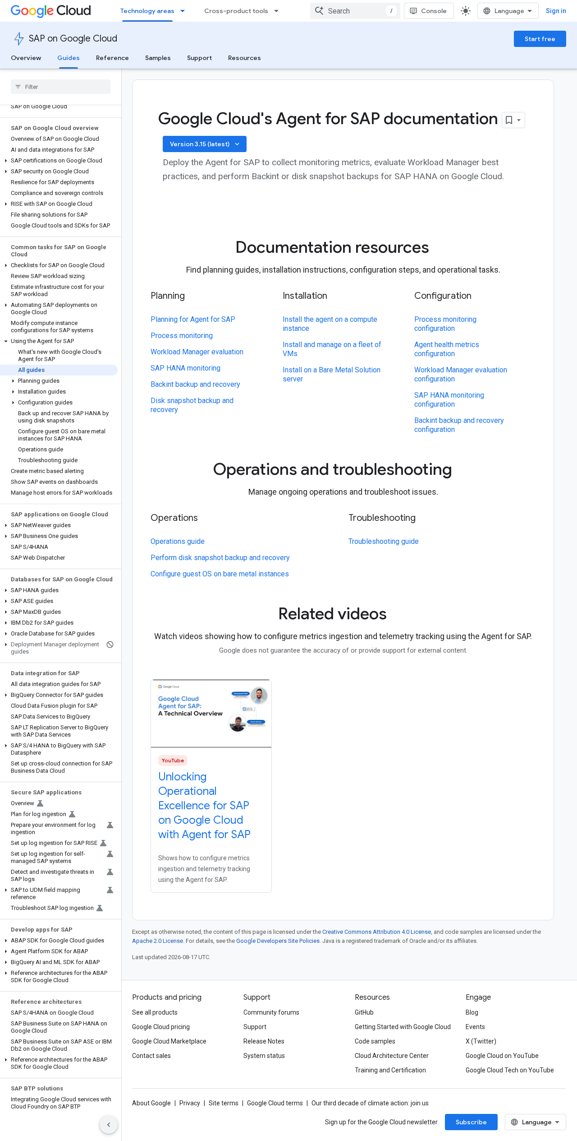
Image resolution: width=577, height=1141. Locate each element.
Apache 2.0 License (157, 940)
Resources (244, 58)
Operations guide (178, 541)
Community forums (271, 1012)
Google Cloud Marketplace (169, 1041)
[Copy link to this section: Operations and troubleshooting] (465, 470)
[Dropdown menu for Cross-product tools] (279, 11)
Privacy (189, 1103)
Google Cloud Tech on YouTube (510, 1070)
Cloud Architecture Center (392, 1055)
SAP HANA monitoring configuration (449, 399)
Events (475, 1026)
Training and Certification (390, 1070)
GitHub (364, 1012)
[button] (59, 160)
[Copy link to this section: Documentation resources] (442, 248)
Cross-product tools (236, 11)
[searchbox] (60, 86)
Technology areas (147, 11)
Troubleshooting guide (383, 541)
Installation (305, 295)
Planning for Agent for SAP (193, 319)
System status (264, 1055)
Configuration (443, 295)
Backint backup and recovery (195, 384)
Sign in (556, 10)
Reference (112, 58)
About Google (151, 1103)
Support (199, 58)
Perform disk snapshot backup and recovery (220, 557)
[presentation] (343, 247)
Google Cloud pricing (161, 1026)
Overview (26, 58)
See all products (155, 1012)
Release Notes (263, 1041)
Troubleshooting (382, 518)
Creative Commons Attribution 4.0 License (376, 931)
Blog (472, 1012)
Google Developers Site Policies (278, 940)
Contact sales (151, 1055)
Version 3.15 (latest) (205, 144)
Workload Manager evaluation (197, 352)
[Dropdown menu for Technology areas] (185, 11)
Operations (174, 518)
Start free (540, 39)
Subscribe (471, 1122)
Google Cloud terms (275, 1103)
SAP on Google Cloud (73, 38)
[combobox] (355, 11)
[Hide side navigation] (109, 1125)
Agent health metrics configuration (446, 349)
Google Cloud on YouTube (502, 1055)
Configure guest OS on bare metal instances (220, 574)
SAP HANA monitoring (185, 368)
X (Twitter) (481, 1041)
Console (434, 11)
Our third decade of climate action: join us (370, 1103)
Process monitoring (182, 335)
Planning (168, 295)
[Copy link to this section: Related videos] (399, 615)
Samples (158, 58)
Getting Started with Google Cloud (403, 1026)
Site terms (223, 1103)
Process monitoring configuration (445, 324)
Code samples (375, 1041)
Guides (68, 58)
